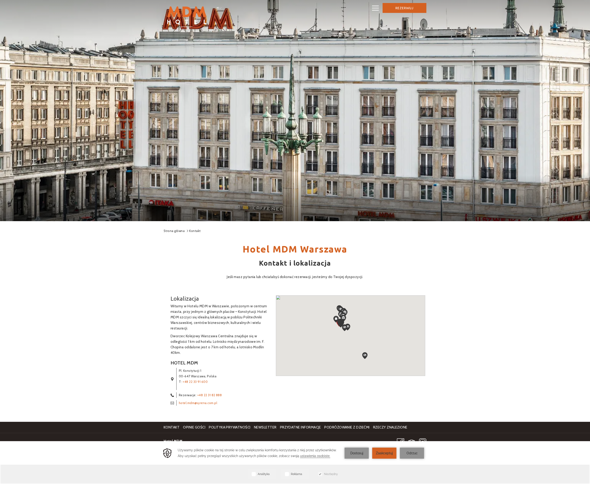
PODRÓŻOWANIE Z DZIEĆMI (347, 427)
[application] (295, 462)
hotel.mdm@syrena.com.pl (198, 403)
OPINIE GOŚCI (194, 427)
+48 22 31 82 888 (209, 395)
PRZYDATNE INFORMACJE (300, 427)
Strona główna (174, 231)
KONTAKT (172, 427)
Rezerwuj (404, 8)
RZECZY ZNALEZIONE (390, 427)
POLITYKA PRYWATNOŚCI (230, 427)
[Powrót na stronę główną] (187, 16)
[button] (340, 323)
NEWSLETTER (266, 427)
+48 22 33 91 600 (195, 382)
